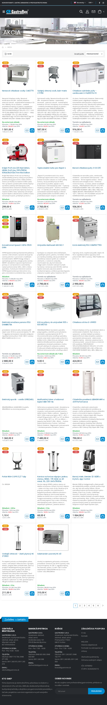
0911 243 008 (39, 659)
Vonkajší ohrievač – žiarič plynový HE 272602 (18, 555)
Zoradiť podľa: (79, 54)
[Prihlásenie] (87, 11)
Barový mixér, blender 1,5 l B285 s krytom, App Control (86, 478)
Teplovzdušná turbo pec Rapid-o (51, 168)
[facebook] (99, 2)
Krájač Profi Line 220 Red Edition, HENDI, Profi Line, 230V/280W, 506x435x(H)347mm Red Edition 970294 (16, 170)
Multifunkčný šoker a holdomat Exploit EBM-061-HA (50, 400)
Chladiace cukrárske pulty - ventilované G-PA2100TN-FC (85, 92)
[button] (81, 12)
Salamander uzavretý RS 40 (49, 554)
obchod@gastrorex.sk (10, 670)
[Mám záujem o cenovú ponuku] (27, 130)
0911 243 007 (67, 654)
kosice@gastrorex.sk (63, 667)
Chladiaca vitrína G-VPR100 (84, 322)
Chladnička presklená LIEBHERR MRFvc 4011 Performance (89, 400)
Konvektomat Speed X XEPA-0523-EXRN (17, 246)
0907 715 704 (14, 657)
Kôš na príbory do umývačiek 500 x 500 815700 (52, 323)
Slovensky (80, 3)
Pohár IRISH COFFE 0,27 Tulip (14, 477)
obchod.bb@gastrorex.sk (38, 665)
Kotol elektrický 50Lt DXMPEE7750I (87, 245)
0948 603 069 (40, 654)
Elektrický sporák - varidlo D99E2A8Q (18, 399)
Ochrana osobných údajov (91, 660)
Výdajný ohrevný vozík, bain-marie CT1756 (52, 92)
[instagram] (103, 2)
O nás (83, 633)
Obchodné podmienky (90, 657)
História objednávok (89, 645)
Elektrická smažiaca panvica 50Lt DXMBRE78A (16, 323)
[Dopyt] (93, 11)
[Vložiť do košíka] (32, 130)
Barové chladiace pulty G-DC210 (87, 168)
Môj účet (84, 641)
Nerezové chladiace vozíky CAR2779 (18, 91)
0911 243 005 (65, 659)
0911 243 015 (12, 661)
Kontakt (84, 636)
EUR (90, 3)
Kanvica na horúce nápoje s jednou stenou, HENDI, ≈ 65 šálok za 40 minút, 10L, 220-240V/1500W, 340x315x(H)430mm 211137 (52, 479)
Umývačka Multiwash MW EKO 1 (50, 245)
